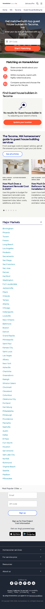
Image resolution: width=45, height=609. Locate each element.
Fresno (6, 240)
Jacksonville (8, 288)
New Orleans (8, 320)
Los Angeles (8, 248)
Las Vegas (7, 355)
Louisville (7, 316)
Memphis (7, 423)
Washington (8, 280)
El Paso (6, 439)
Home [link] (5, 10)
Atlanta (6, 304)
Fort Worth (7, 443)
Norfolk (6, 459)
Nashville (6, 427)
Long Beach (8, 244)
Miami (5, 292)
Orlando (6, 296)
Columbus (7, 395)
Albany (6, 359)
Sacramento (8, 256)
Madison (6, 474)
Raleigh (6, 379)
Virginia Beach (9, 467)
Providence (8, 419)
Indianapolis (8, 312)
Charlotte (7, 371)
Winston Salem (9, 383)
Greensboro (8, 375)
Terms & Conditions (35, 596)
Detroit (6, 332)
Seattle (6, 470)
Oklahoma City (9, 399)
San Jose (6, 268)
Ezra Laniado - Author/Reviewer (14, 177)
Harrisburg (7, 407)
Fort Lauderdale (10, 284)
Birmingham (8, 228)
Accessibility (33, 591)
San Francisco (9, 264)
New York (7, 363)
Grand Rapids (9, 336)
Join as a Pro (29, 4)
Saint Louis (7, 351)
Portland (6, 403)
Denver (6, 272)
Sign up (22, 513)
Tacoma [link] (18, 10)
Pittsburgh (7, 415)
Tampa (6, 300)
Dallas (5, 435)
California (16, 591)
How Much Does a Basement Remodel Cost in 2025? (16, 186)
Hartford (6, 276)
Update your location (22, 122)
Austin (5, 431)
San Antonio (8, 451)
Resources (7, 564)
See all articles (12, 154)
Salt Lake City (9, 455)
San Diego (7, 260)
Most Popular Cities (10, 488)
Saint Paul (7, 344)
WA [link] (11, 10)
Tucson (6, 236)
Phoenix (6, 232)
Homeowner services (12, 550)
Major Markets (11, 222)
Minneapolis (8, 340)
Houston (6, 447)
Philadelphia (8, 411)
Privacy (9, 591)
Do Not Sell (24, 591)
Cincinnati (7, 387)
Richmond (7, 463)
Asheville (7, 367)
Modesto (7, 252)
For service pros (10, 557)
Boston (6, 328)
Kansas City (8, 347)
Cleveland (7, 391)
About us (7, 571)
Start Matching (23, 48)
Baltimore (7, 324)
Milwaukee (7, 478)
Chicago (6, 308)
